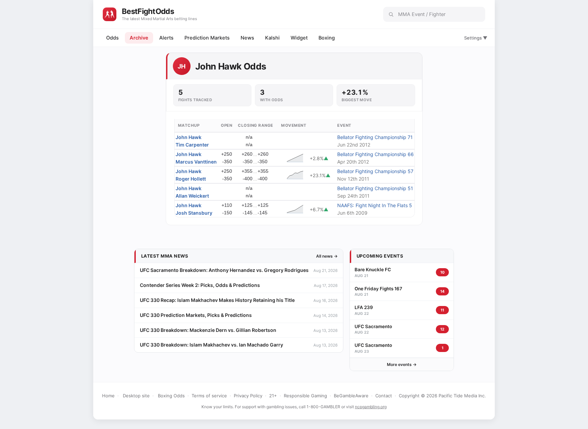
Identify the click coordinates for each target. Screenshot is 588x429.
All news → (327, 256)
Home (108, 395)
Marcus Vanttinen (196, 162)
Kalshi (272, 38)
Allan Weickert (192, 196)
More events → (401, 364)
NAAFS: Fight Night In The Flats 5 (374, 205)
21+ (273, 395)
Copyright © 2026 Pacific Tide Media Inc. (442, 395)
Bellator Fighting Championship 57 (375, 171)
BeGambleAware (351, 395)
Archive (139, 38)
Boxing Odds (171, 395)
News (247, 38)
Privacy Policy (248, 395)
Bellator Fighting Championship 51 (375, 188)
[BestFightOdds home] (109, 14)
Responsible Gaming (305, 395)
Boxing (326, 38)
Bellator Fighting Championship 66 (375, 154)
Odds (112, 38)
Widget (299, 38)
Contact (383, 395)
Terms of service (209, 395)
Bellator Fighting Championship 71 (375, 137)
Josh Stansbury (194, 213)
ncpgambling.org (371, 406)
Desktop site (136, 395)
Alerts (166, 38)
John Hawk (188, 137)
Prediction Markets (207, 38)
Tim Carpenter (192, 145)
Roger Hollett (191, 179)
